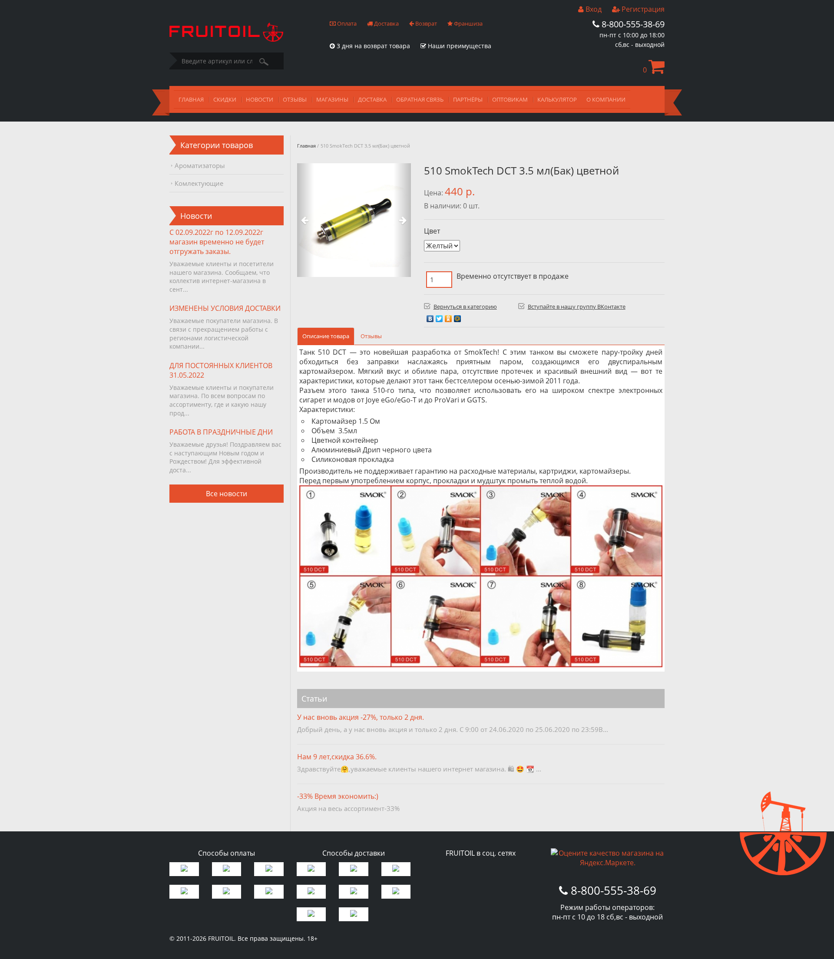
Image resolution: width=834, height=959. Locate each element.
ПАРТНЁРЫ (468, 99)
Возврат (425, 23)
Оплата (346, 23)
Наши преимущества (458, 46)
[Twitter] (439, 316)
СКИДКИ (224, 99)
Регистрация (642, 9)
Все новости (226, 493)
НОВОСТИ (259, 99)
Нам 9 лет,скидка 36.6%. (337, 756)
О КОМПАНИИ (606, 99)
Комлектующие (199, 183)
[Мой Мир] (457, 316)
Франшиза (468, 23)
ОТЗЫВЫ (295, 99)
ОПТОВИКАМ (510, 99)
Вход (593, 9)
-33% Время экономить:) (337, 796)
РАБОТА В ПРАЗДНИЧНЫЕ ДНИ (221, 432)
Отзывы (371, 336)
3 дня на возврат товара (372, 46)
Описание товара (325, 336)
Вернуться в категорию (465, 306)
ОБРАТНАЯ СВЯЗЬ (419, 99)
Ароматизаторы (200, 165)
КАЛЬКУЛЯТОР (557, 99)
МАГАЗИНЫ (332, 99)
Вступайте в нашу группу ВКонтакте (577, 306)
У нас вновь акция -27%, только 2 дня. (360, 717)
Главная (306, 145)
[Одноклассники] (448, 316)
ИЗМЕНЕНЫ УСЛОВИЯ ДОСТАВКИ (225, 308)
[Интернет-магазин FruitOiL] (226, 39)
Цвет (432, 231)
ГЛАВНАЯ (191, 99)
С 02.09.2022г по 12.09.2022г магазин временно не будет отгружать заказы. (216, 241)
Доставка (386, 23)
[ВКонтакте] (430, 316)
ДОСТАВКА (372, 99)
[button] (305, 220)
